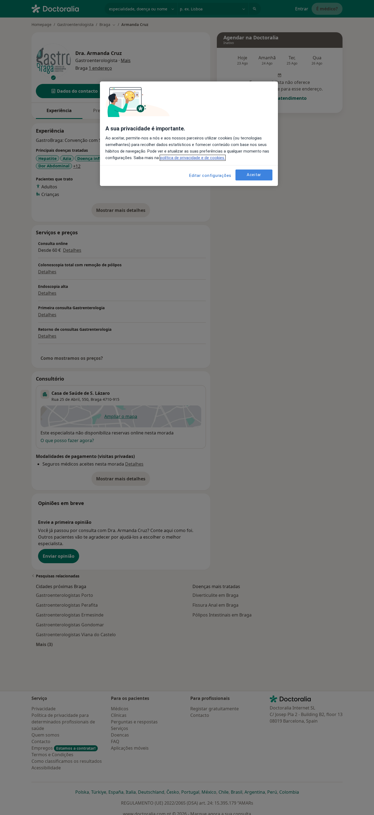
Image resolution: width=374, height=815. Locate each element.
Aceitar (254, 175)
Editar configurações (210, 175)
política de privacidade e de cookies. (192, 157)
